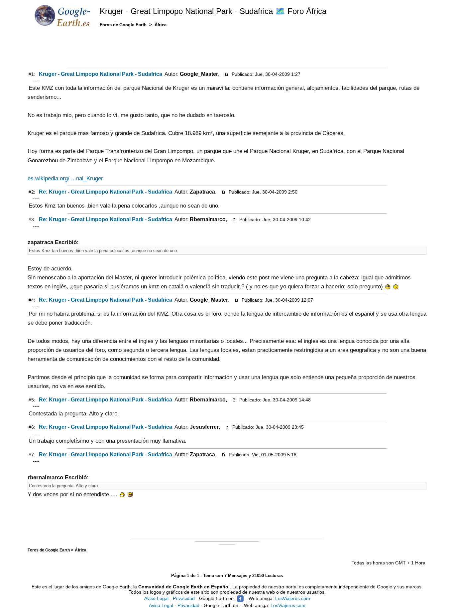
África (80, 550)
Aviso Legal (156, 598)
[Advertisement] (227, 49)
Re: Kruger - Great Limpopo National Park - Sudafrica (105, 192)
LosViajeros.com (292, 598)
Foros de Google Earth (49, 550)
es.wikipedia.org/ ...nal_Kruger (65, 178)
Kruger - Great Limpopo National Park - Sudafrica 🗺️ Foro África (213, 11)
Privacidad (184, 598)
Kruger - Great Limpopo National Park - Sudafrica (100, 74)
